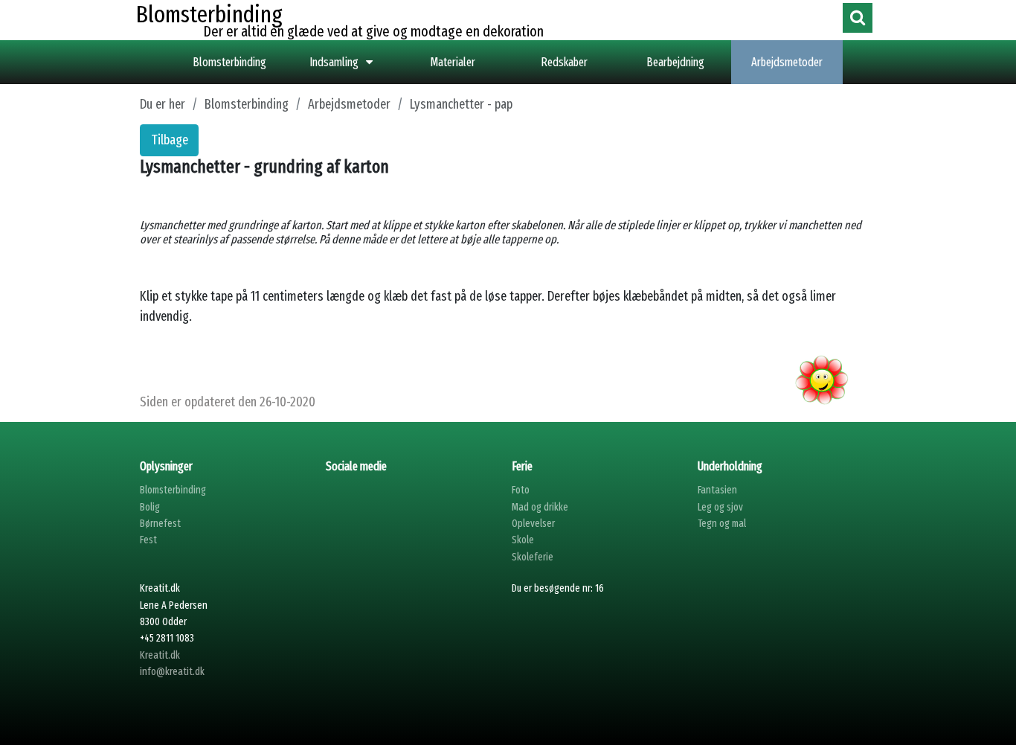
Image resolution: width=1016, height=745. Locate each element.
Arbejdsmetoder (787, 62)
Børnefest (160, 523)
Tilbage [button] (169, 140)
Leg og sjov (720, 507)
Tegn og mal (722, 523)
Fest (148, 540)
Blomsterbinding (229, 62)
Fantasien (717, 490)
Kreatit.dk (160, 655)
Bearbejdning (675, 62)
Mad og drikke (540, 507)
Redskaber (564, 62)
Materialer (452, 62)
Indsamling (334, 62)
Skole (523, 540)
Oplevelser (533, 523)
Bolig (150, 507)
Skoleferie (532, 557)
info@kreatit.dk (172, 671)
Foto (521, 490)
